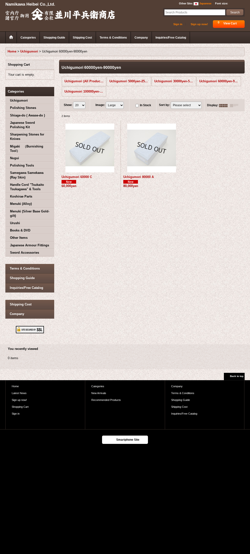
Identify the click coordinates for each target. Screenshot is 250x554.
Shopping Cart (20, 406)
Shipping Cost (20, 304)
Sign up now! (199, 24)
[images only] (224, 105)
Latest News (19, 393)
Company (17, 314)
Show (68, 105)
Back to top (236, 376)
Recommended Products (106, 399)
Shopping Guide (22, 278)
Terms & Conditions (25, 268)
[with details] (235, 105)
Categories (97, 386)
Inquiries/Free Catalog (26, 288)
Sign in (177, 24)
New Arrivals (98, 393)
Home (15, 386)
